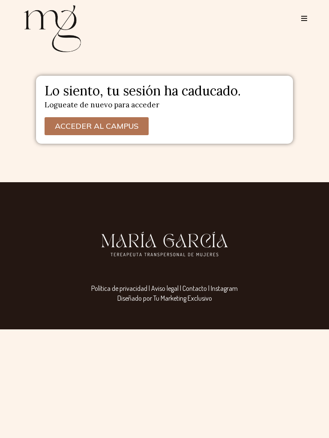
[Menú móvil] (301, 19)
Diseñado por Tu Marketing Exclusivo (164, 298)
